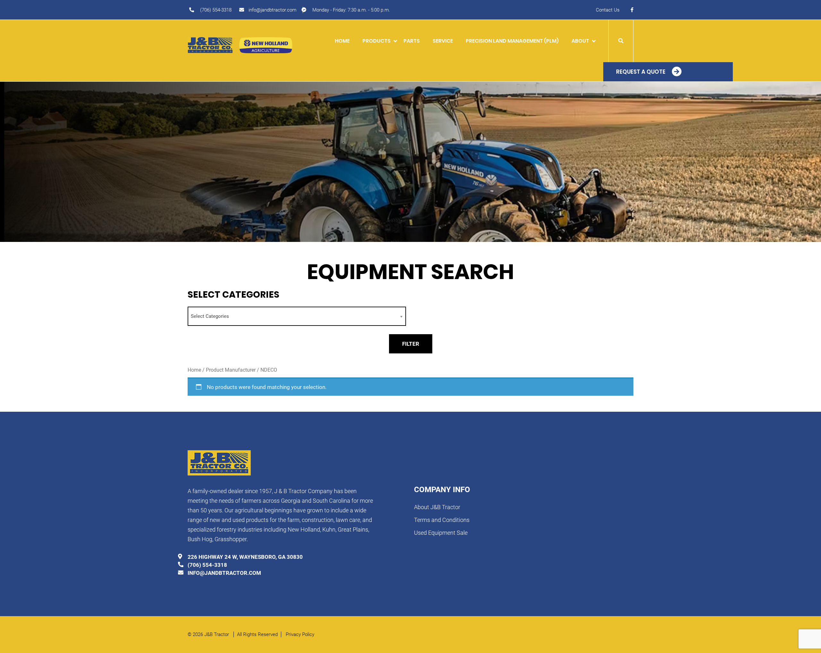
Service (443, 41)
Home (342, 41)
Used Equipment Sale (441, 532)
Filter (410, 344)
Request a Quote (640, 72)
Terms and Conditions (442, 520)
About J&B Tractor (437, 507)
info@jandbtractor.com (272, 10)
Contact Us (608, 10)
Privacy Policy (300, 634)
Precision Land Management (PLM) (512, 41)
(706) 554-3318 (216, 10)
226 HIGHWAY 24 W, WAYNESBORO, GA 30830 (245, 557)
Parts (411, 41)
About (580, 41)
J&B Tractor (217, 634)
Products (376, 41)
